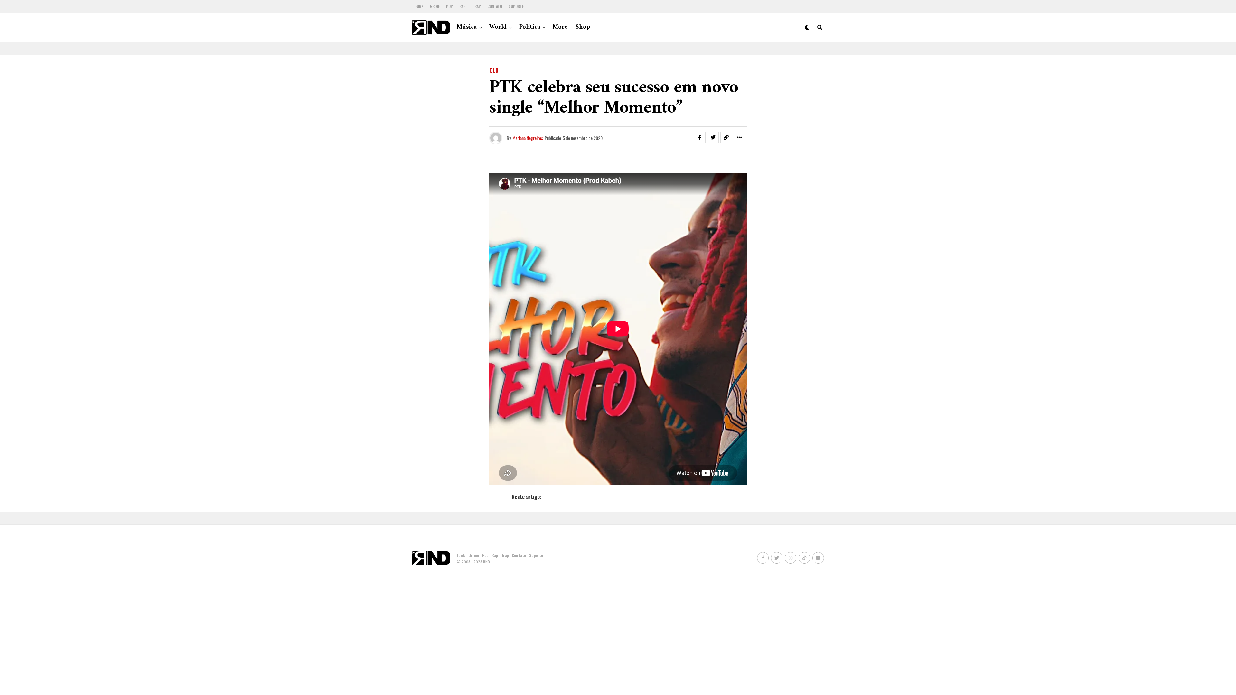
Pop (449, 6)
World (498, 27)
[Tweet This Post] (713, 137)
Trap (476, 6)
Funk (419, 6)
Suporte (516, 6)
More (560, 27)
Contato (494, 6)
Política (529, 27)
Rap (462, 6)
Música (467, 27)
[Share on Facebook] (700, 137)
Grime (435, 6)
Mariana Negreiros (527, 137)
